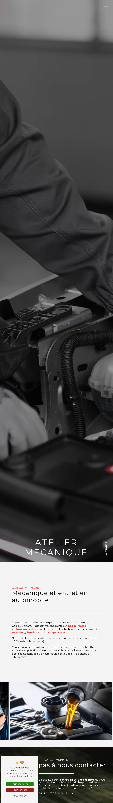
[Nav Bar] (106, 5)
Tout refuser (19, 790)
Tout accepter (19, 784)
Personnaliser (20, 795)
